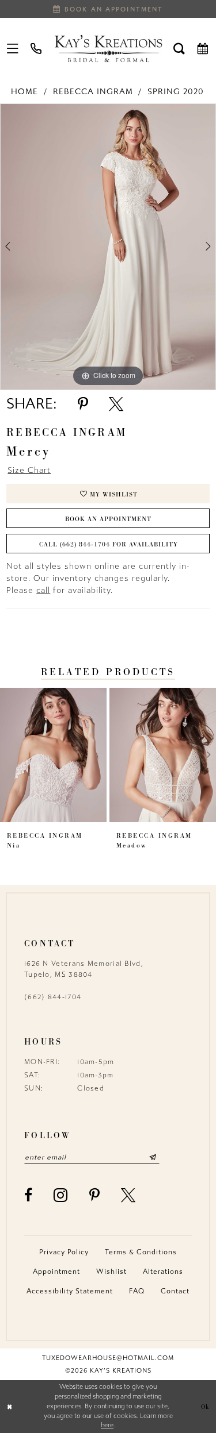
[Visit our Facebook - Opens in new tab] (28, 1195)
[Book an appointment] (203, 48)
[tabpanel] (108, 247)
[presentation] (53, 755)
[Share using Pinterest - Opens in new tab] (83, 404)
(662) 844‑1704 (52, 997)
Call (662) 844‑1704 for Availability (108, 544)
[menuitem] (13, 48)
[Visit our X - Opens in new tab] (128, 1195)
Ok (205, 1407)
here (107, 1425)
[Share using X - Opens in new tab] (116, 404)
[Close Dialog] (9, 1406)
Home (24, 92)
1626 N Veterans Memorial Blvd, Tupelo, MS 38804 (83, 969)
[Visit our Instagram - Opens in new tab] (61, 1195)
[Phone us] (36, 48)
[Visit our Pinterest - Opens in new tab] (94, 1195)
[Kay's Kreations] (108, 48)
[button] (13, 48)
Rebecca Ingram (93, 92)
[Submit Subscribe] (153, 1157)
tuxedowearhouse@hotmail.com (108, 1358)
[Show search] (179, 48)
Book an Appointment (108, 519)
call (43, 590)
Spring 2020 (175, 92)
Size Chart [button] (29, 470)
